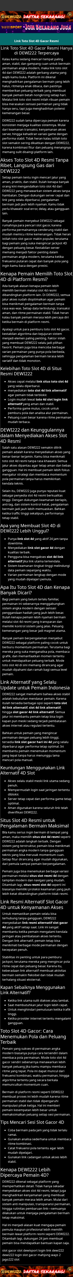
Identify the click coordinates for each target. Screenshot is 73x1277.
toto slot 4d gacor (56, 329)
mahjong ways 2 (49, 1255)
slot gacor (43, 225)
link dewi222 (55, 1250)
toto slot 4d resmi (14, 461)
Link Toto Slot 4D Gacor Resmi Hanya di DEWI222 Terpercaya (36, 50)
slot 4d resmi (37, 495)
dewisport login (34, 1250)
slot (19, 1250)
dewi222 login (12, 1255)
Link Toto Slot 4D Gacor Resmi (36, 41)
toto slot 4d (47, 186)
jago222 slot (10, 1259)
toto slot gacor (21, 239)
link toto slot (22, 99)
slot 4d (43, 290)
